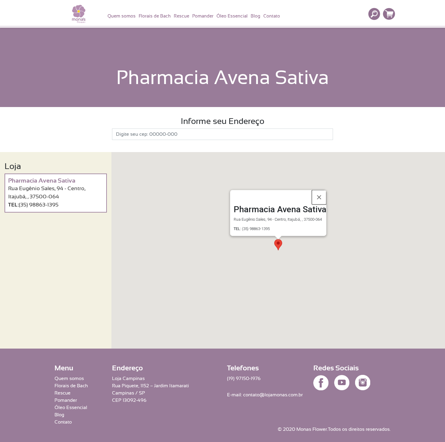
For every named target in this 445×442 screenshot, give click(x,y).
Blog (255, 15)
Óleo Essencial (232, 15)
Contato (271, 15)
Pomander (202, 15)
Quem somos (121, 15)
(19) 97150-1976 (244, 378)
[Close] (319, 197)
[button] (278, 244)
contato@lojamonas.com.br (273, 395)
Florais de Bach (155, 15)
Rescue (181, 15)
